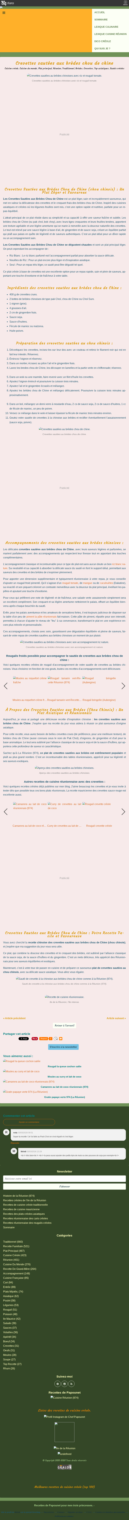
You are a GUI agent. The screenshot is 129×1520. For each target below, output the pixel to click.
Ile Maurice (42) (11, 1318)
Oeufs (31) (9, 1350)
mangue (87, 583)
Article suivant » (116, 1018)
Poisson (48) (10, 1314)
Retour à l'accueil (64, 1025)
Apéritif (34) (9, 1337)
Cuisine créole (11, 68)
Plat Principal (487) (14, 1251)
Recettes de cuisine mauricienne (21, 1209)
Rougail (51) (10, 1309)
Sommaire (101, 19)
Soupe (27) (9, 1359)
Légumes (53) (11, 1305)
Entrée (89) (9, 1287)
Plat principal (45, 68)
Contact (60, 1512)
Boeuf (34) (9, 1341)
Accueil (99, 12)
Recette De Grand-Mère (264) (19, 1269)
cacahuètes (106, 583)
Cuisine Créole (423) (14, 1255)
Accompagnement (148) (16, 1273)
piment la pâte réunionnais (41, 616)
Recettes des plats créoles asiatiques (24, 1214)
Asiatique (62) (11, 1296)
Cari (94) (8, 1282)
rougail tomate (70, 583)
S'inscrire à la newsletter (63, 1047)
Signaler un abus (75, 1512)
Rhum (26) (9, 1368)
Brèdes (79, 68)
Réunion (57, 68)
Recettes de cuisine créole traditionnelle (25, 1204)
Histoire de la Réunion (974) (19, 1195)
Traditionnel (68, 68)
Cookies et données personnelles (110, 1512)
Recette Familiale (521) (16, 1246)
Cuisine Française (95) (16, 1278)
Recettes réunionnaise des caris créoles (25, 1218)
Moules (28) (9, 1355)
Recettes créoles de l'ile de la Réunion (24, 1200)
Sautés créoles (117, 68)
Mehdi (17, 1512)
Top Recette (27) (12, 1364)
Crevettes (88, 68)
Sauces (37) (10, 1327)
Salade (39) (9, 1323)
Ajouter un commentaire (29, 1122)
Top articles (49, 1512)
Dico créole (102, 41)
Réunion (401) (11, 1259)
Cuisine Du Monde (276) (17, 1264)
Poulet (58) (9, 1300)
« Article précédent (14, 1018)
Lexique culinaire (106, 26)
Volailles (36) (10, 1332)
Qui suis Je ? (102, 48)
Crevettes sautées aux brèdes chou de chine (64, 63)
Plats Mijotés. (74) (13, 1291)
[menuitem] (110, 12)
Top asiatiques (101, 68)
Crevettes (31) (11, 1346)
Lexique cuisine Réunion (110, 34)
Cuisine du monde (28, 68)
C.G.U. (89, 1512)
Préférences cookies (64, 1516)
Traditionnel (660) (13, 1241)
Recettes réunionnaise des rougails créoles (27, 1223)
